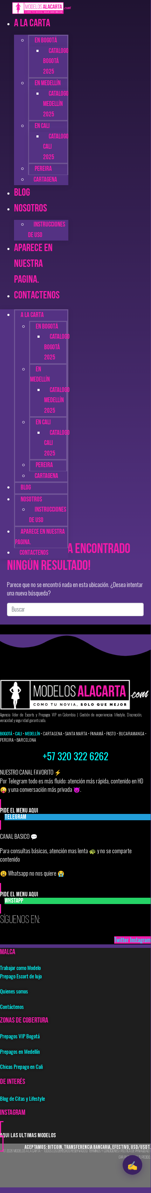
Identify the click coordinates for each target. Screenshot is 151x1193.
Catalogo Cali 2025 (56, 147)
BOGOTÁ (6, 733)
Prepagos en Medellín (20, 1051)
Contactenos (37, 295)
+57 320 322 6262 (75, 756)
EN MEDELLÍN (40, 375)
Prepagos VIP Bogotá (20, 1036)
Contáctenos (12, 1006)
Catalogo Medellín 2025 (56, 104)
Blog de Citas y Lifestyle (22, 1098)
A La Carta (32, 23)
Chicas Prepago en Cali (21, 1066)
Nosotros (30, 208)
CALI (18, 733)
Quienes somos (14, 991)
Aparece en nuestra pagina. (33, 264)
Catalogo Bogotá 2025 (56, 61)
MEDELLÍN (32, 733)
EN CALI (42, 126)
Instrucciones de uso (46, 230)
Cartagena (45, 180)
